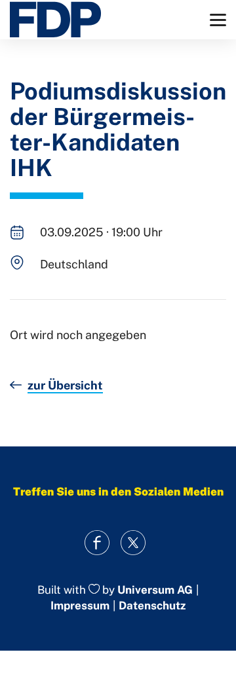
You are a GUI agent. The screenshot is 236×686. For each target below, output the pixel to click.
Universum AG (155, 589)
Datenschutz (152, 605)
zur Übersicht (65, 385)
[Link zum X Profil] (133, 543)
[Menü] (218, 19)
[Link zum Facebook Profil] (96, 543)
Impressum (79, 605)
